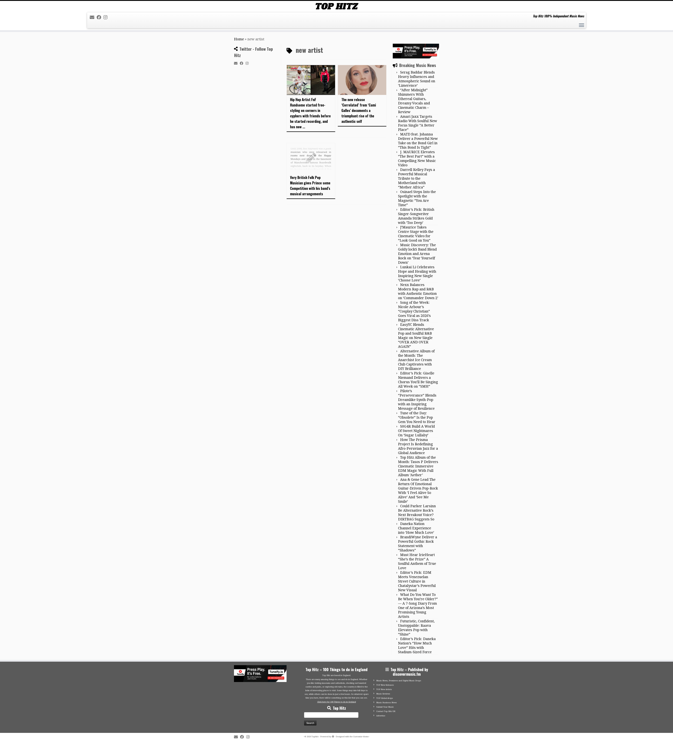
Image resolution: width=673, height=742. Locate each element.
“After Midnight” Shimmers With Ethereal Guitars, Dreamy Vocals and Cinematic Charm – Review (414, 101)
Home (239, 39)
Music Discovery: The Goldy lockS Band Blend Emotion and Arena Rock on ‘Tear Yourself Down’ (417, 254)
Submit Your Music (385, 707)
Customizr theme (361, 737)
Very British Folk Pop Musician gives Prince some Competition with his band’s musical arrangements (310, 185)
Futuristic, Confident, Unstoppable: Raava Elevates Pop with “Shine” (416, 627)
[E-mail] (93, 17)
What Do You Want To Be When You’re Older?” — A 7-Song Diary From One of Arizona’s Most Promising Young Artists (418, 606)
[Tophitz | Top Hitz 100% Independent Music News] (336, 6)
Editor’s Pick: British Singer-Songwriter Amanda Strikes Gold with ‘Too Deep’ (416, 216)
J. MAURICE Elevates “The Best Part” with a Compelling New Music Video (417, 158)
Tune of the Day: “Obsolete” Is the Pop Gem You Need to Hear (416, 417)
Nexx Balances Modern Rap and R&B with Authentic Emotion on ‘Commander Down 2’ (418, 291)
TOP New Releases (385, 685)
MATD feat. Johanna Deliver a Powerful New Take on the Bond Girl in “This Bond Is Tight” (418, 140)
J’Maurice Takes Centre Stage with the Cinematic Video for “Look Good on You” (415, 233)
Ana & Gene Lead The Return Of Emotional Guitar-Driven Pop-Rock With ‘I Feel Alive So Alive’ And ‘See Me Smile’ (418, 490)
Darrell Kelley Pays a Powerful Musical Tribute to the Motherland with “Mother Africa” (416, 178)
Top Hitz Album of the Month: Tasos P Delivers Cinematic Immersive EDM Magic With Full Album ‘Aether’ (418, 466)
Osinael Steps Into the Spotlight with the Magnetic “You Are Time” (417, 198)
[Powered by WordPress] (333, 736)
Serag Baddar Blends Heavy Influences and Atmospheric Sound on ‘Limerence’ (416, 79)
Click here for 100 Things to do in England (336, 702)
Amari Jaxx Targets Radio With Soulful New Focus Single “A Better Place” (417, 123)
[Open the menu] (581, 25)
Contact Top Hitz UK (385, 711)
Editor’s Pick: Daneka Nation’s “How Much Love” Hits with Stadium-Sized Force (417, 645)
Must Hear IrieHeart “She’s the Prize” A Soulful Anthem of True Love (417, 561)
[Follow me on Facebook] (100, 17)
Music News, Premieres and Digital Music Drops (398, 681)
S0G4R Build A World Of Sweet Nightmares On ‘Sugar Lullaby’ (416, 430)
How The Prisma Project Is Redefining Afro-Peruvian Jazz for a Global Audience (418, 446)
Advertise (380, 716)
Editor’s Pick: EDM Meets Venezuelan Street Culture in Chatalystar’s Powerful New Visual (417, 581)
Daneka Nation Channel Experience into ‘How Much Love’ (416, 528)
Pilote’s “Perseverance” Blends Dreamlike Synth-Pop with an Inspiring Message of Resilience (417, 400)
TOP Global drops (384, 698)
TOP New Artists (384, 689)
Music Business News (386, 702)
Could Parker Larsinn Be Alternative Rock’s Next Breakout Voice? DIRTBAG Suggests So (417, 512)
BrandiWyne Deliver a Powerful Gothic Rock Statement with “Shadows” (417, 543)
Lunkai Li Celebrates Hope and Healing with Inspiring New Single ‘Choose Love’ (417, 273)
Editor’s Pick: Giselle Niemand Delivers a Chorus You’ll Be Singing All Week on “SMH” (418, 379)
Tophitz (315, 737)
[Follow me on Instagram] (106, 17)
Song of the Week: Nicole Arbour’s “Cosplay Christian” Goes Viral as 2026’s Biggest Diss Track (414, 311)
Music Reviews (383, 694)
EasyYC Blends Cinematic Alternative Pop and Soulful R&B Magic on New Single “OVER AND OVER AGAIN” (416, 335)
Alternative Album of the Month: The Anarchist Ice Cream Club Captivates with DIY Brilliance (416, 360)
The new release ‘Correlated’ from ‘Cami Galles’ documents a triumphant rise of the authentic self (358, 110)
